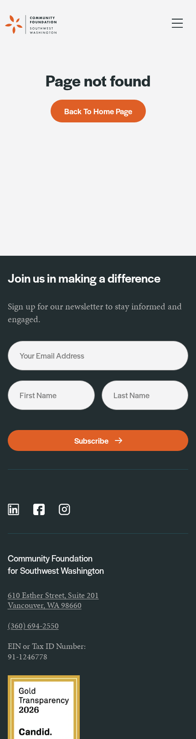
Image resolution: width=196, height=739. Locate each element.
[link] (40, 25)
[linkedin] (13, 509)
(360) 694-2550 (33, 625)
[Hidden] (177, 24)
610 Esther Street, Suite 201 (53, 595)
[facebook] (39, 509)
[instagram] (64, 509)
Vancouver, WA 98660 (45, 605)
